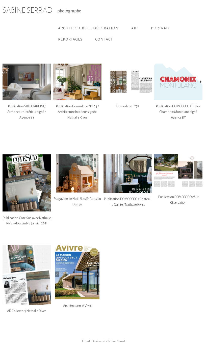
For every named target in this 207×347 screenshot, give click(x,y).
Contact (104, 39)
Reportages (70, 39)
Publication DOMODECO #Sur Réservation (178, 199)
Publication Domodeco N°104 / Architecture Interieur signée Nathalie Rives (77, 111)
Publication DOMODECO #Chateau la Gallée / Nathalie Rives (127, 201)
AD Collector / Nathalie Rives (26, 311)
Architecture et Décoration (88, 28)
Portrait (160, 28)
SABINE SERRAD (27, 10)
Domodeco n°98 (127, 106)
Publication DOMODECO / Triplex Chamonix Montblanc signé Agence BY (178, 111)
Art (134, 28)
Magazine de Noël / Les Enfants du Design (77, 201)
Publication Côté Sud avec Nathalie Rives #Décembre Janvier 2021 (27, 220)
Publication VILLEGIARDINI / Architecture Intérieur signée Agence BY (26, 111)
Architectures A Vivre (77, 305)
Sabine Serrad (116, 341)
